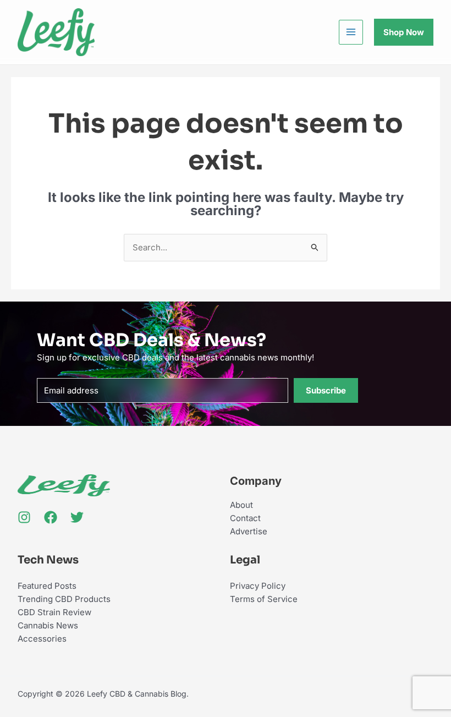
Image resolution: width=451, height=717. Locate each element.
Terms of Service (264, 599)
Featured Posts (47, 586)
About (241, 505)
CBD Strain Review (54, 612)
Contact (245, 518)
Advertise (248, 531)
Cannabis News (48, 625)
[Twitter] (77, 517)
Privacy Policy (257, 586)
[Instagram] (24, 517)
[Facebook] (50, 517)
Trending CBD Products (64, 599)
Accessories (42, 638)
